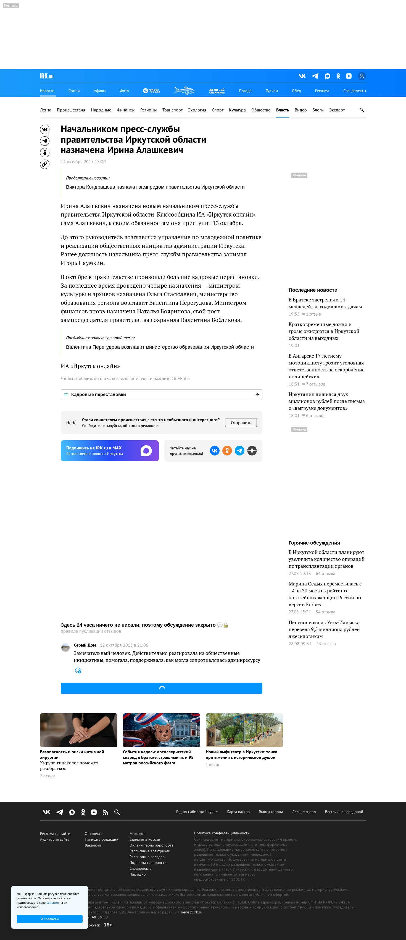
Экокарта (138, 833)
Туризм (272, 90)
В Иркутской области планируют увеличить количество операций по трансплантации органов (327, 559)
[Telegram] (315, 76)
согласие (52, 902)
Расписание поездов (147, 856)
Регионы (148, 110)
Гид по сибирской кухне (197, 811)
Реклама (322, 90)
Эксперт (337, 110)
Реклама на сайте (55, 833)
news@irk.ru (191, 912)
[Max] (327, 76)
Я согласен (50, 918)
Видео (301, 110)
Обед (296, 90)
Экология (197, 110)
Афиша (100, 90)
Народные (101, 110)
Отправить (241, 422)
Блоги (318, 110)
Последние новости (313, 290)
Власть (282, 110)
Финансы (126, 110)
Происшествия (71, 110)
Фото (124, 90)
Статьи (74, 90)
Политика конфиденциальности (222, 832)
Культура (237, 110)
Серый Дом (85, 645)
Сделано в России (145, 839)
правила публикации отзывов (91, 631)
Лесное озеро (304, 811)
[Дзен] (349, 76)
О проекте (93, 833)
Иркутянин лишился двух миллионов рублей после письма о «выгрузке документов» (327, 401)
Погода (245, 90)
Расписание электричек (150, 850)
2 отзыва (47, 776)
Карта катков (238, 811)
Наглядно (138, 874)
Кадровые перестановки (98, 394)
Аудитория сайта (54, 839)
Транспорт (172, 110)
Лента (45, 110)
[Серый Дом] (65, 647)
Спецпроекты (354, 90)
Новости (47, 90)
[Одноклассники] (338, 76)
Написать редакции (101, 839)
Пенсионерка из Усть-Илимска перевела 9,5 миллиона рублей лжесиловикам (324, 629)
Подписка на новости (148, 862)
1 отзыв (212, 764)
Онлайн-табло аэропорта (151, 845)
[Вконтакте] (302, 76)
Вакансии (93, 845)
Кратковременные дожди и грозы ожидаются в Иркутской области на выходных (324, 331)
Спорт (217, 110)
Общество (261, 110)
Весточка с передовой (344, 811)
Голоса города (271, 811)
